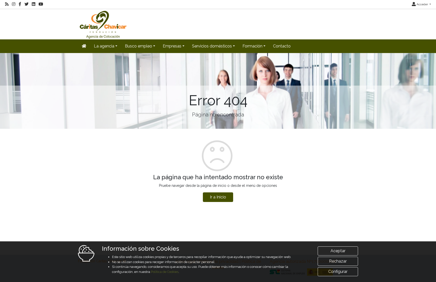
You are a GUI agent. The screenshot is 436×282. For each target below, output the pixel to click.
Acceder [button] (422, 4)
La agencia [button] (104, 46)
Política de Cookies (164, 272)
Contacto (282, 46)
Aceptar (338, 250)
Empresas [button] (172, 46)
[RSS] (7, 4)
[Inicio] (102, 23)
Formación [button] (252, 46)
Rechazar (338, 261)
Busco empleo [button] (138, 46)
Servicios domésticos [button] (212, 46)
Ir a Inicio (218, 197)
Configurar (337, 271)
